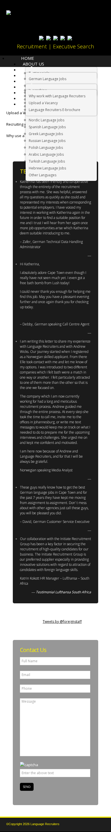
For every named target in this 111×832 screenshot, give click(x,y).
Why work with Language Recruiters (57, 96)
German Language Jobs (47, 78)
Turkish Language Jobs (47, 161)
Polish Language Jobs (46, 147)
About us (33, 64)
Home (27, 58)
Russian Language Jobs (47, 140)
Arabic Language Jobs (46, 154)
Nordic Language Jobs (46, 120)
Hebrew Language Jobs (47, 168)
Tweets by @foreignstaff (62, 621)
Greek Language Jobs (46, 133)
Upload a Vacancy (43, 102)
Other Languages (42, 175)
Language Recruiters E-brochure (54, 109)
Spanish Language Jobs (47, 126)
